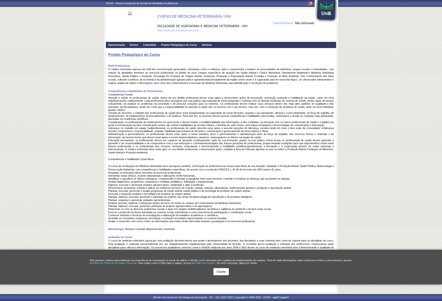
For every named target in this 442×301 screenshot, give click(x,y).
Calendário (149, 44)
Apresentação (116, 44)
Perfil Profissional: (119, 65)
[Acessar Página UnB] (326, 11)
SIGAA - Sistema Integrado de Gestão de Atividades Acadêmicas (142, 3)
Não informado (304, 23)
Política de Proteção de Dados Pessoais (114, 263)
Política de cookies (204, 263)
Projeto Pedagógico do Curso (179, 44)
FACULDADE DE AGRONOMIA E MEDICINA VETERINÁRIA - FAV (202, 26)
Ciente (221, 271)
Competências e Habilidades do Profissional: (135, 91)
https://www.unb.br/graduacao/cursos (178, 30)
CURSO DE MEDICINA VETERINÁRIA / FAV (194, 16)
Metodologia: (116, 229)
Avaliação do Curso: (120, 237)
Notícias (207, 44)
